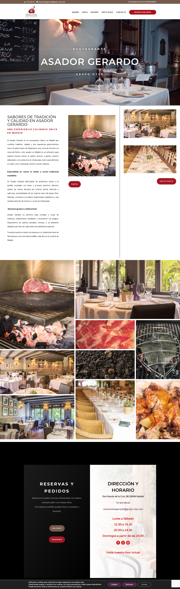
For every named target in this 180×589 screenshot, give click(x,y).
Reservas (57, 539)
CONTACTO (121, 12)
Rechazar (129, 584)
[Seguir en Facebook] (118, 543)
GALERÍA (75, 12)
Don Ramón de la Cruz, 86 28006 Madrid (142, 2)
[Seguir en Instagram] (128, 543)
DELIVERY (94, 12)
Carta (74, 184)
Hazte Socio (166, 181)
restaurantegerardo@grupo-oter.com (123, 509)
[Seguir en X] (123, 543)
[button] (37, 304)
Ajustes (144, 584)
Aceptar (114, 584)
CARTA (85, 12)
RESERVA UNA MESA (142, 12)
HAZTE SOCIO (107, 12)
